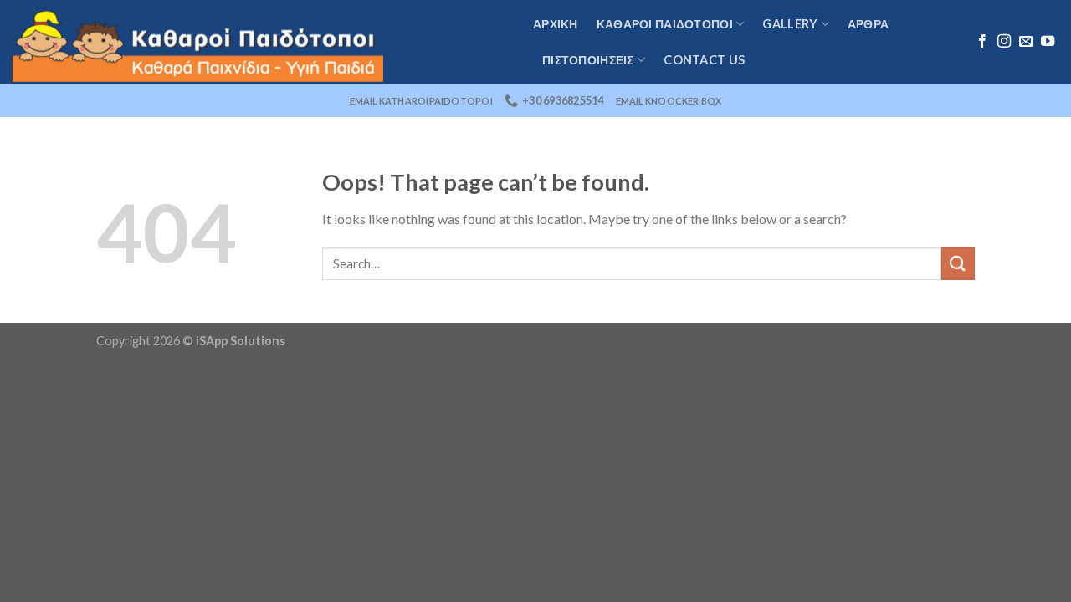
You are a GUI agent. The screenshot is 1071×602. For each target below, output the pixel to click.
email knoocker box (669, 100)
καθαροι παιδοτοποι (665, 24)
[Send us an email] (1026, 41)
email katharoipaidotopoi (421, 100)
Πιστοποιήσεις (588, 60)
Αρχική (555, 24)
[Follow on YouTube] (1047, 41)
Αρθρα (868, 24)
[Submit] (958, 263)
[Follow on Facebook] (982, 41)
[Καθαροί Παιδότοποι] (260, 42)
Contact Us (704, 60)
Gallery (789, 24)
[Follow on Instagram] (1004, 41)
